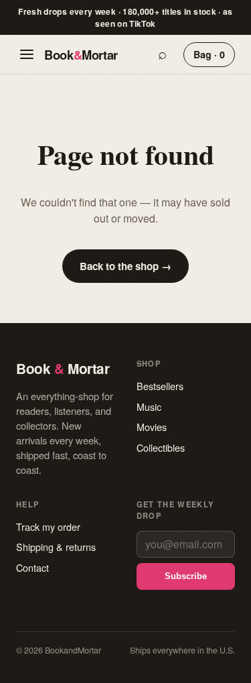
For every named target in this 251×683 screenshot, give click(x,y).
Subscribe (186, 576)
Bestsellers (160, 386)
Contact (32, 567)
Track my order (48, 526)
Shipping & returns (56, 547)
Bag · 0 (209, 54)
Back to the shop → (125, 266)
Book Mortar (81, 55)
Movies (152, 427)
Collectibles (161, 447)
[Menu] (26, 54)
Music (149, 406)
